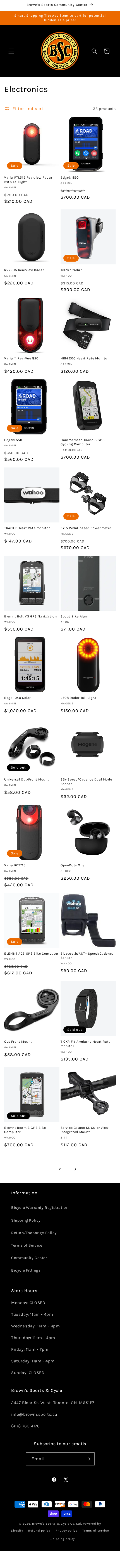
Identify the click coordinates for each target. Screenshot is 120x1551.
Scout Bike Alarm (75, 616)
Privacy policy (66, 1530)
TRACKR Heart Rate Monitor (27, 528)
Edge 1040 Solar (17, 698)
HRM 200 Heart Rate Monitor (85, 358)
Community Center (29, 1257)
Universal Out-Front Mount (26, 779)
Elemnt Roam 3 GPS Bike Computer (25, 1130)
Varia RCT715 (14, 865)
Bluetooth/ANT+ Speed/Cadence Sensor (87, 956)
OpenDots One (72, 865)
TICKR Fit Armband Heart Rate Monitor (86, 1044)
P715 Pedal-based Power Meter (86, 528)
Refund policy (39, 1530)
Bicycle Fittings (26, 1270)
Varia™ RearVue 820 (21, 358)
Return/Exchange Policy (34, 1232)
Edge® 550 (13, 440)
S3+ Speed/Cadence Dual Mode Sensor (86, 781)
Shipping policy (63, 1539)
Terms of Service (26, 1245)
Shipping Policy (26, 1220)
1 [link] (45, 1168)
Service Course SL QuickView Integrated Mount (85, 1130)
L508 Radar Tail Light (79, 698)
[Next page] (75, 1169)
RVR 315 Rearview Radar (24, 270)
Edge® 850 (69, 177)
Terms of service (95, 1530)
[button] (11, 51)
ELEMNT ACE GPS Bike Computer (31, 953)
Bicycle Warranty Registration (39, 1207)
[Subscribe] (88, 1458)
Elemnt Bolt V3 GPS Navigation (30, 616)
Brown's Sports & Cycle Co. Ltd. (57, 1523)
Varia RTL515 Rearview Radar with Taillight (28, 180)
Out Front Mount (18, 1042)
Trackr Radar (71, 270)
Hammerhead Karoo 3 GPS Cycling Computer (82, 442)
